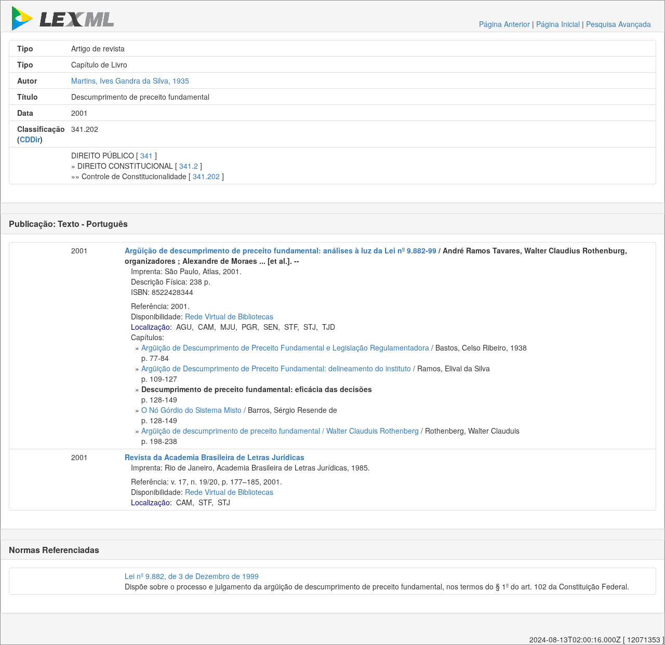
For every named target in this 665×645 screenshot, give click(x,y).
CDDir (30, 139)
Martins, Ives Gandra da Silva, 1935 (130, 80)
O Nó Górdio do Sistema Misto (191, 410)
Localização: (151, 326)
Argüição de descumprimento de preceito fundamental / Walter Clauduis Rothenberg (280, 430)
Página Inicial (558, 24)
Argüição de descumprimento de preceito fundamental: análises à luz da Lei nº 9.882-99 (280, 250)
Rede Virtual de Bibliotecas (229, 316)
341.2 (188, 165)
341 (146, 155)
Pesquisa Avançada (618, 24)
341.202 (206, 176)
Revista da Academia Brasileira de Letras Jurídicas (214, 457)
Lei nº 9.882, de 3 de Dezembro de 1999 (192, 576)
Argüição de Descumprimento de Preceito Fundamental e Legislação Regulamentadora (285, 347)
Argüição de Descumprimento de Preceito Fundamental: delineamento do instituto (276, 368)
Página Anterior (504, 24)
